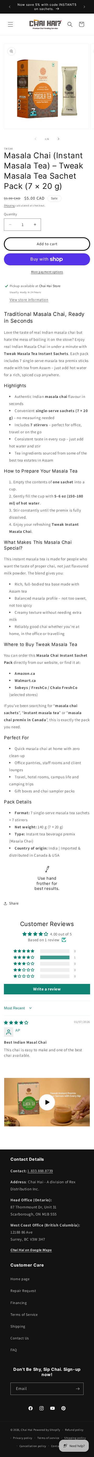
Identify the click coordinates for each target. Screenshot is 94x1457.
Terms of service (48, 1438)
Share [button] (14, 903)
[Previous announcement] (9, 7)
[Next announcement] (84, 7)
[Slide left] (35, 139)
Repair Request (23, 1290)
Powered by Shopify (46, 1430)
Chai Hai (27, 1430)
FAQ (13, 1350)
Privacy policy (22, 1438)
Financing (18, 1302)
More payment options (47, 272)
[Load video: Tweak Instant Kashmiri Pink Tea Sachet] (47, 1102)
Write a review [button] (47, 989)
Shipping (9, 205)
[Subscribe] (77, 1389)
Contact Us (19, 1338)
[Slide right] (58, 139)
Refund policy (74, 1430)
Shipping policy (75, 1438)
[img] (16, 1022)
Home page (20, 1279)
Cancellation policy (33, 1446)
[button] (10, 24)
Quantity (10, 214)
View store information (29, 299)
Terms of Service (24, 1314)
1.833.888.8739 (40, 1170)
